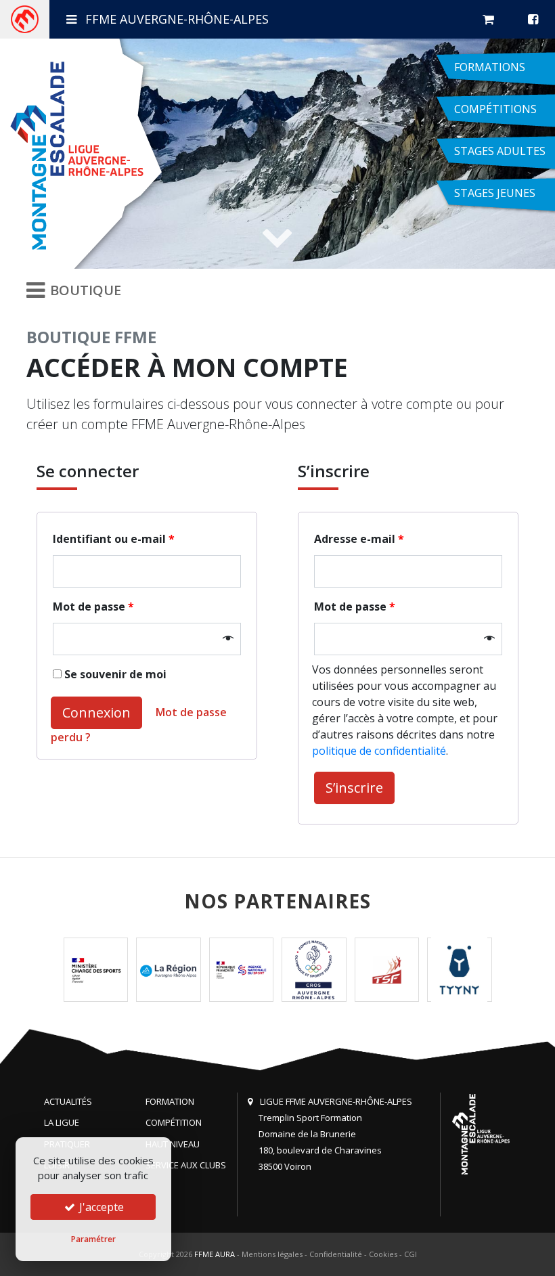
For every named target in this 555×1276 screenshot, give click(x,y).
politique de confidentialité (379, 750)
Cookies (383, 1254)
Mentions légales (272, 1254)
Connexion (96, 712)
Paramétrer (93, 1239)
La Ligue (61, 1122)
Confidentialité (335, 1254)
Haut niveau (173, 1144)
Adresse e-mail (359, 538)
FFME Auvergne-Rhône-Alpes (175, 19)
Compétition (174, 1122)
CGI (410, 1254)
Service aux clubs (186, 1165)
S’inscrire (354, 787)
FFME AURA (214, 1254)
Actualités (68, 1101)
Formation (170, 1101)
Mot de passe (93, 606)
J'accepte (100, 1207)
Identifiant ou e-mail (114, 538)
